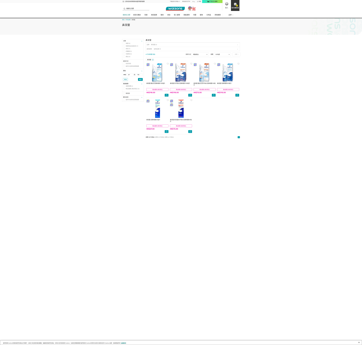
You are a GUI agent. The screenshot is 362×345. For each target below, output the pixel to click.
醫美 (162, 15)
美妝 (168, 15)
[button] (235, 5)
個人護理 (177, 15)
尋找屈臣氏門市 (186, 1)
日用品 (208, 15)
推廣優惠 (125, 83)
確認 (140, 79)
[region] (181, 342)
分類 (124, 41)
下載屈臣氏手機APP (175, 1)
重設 (125, 79)
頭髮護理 (187, 15)
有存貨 (128, 93)
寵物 (201, 15)
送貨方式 (125, 61)
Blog (193, 1)
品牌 (230, 15)
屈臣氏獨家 (137, 15)
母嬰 (194, 15)
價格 (124, 71)
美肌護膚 (154, 15)
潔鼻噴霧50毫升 (153, 120)
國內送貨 (125, 97)
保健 (145, 15)
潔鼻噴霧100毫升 (224, 83)
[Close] (153, 60)
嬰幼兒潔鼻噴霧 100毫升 (155, 83)
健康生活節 (126, 15)
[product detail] (157, 72)
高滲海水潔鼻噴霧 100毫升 (180, 83)
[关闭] (359, 342)
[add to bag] (166, 95)
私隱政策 (123, 343)
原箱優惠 (218, 15)
